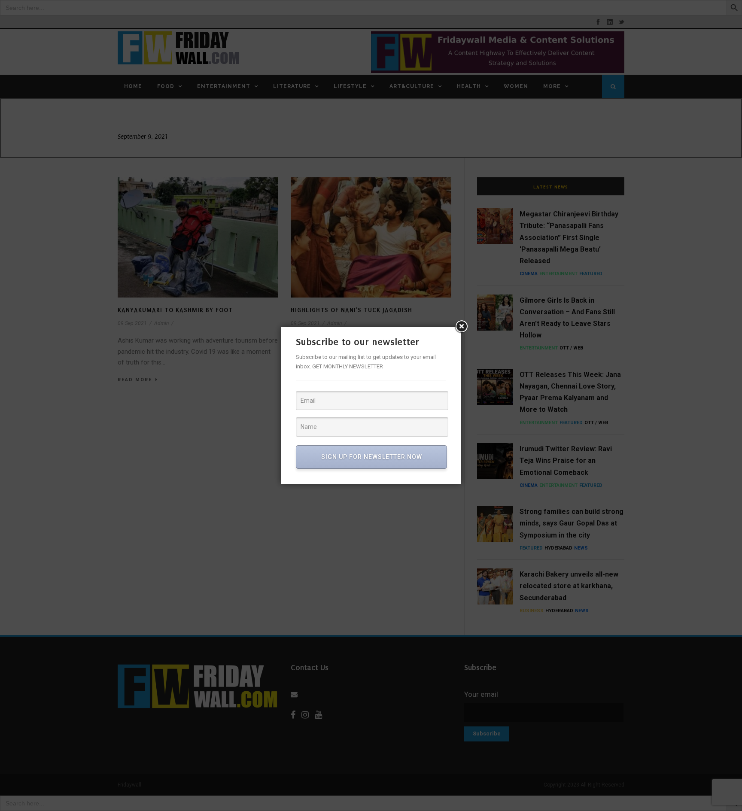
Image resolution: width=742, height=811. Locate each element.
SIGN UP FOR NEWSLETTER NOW (371, 456)
